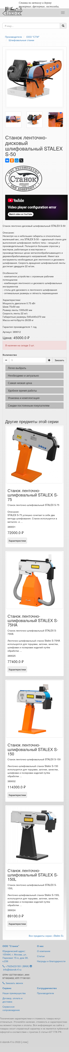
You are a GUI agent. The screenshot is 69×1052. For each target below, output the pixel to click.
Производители (45, 993)
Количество (10, 354)
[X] (21, 160)
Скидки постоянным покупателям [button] (28, 405)
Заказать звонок (14, 983)
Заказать (59, 360)
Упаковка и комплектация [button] (24, 398)
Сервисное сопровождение (11, 1008)
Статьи (41, 956)
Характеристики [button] (17, 540)
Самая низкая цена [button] (20, 383)
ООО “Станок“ (11, 946)
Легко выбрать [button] (17, 368)
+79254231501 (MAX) (17, 966)
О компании (43, 951)
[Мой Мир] (17, 160)
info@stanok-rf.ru (12, 969)
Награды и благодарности (51, 961)
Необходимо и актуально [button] (23, 375)
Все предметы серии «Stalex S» (46, 935)
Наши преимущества (14, 993)
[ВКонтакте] (7, 160)
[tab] (34, 368)
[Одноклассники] (12, 160)
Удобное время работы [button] (22, 390)
